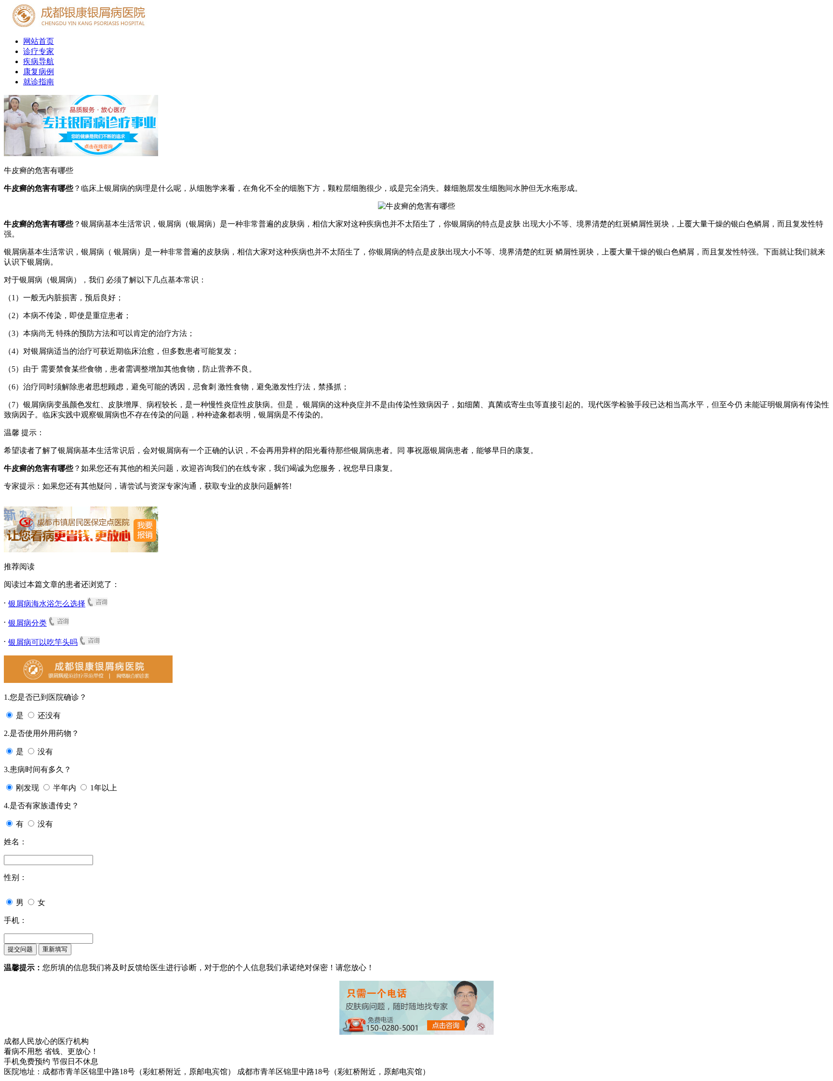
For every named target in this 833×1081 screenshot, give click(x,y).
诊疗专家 (38, 51)
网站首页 (38, 41)
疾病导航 (38, 61)
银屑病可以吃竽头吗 (43, 642)
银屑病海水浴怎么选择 (46, 604)
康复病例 (38, 71)
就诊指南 (38, 82)
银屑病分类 (27, 623)
